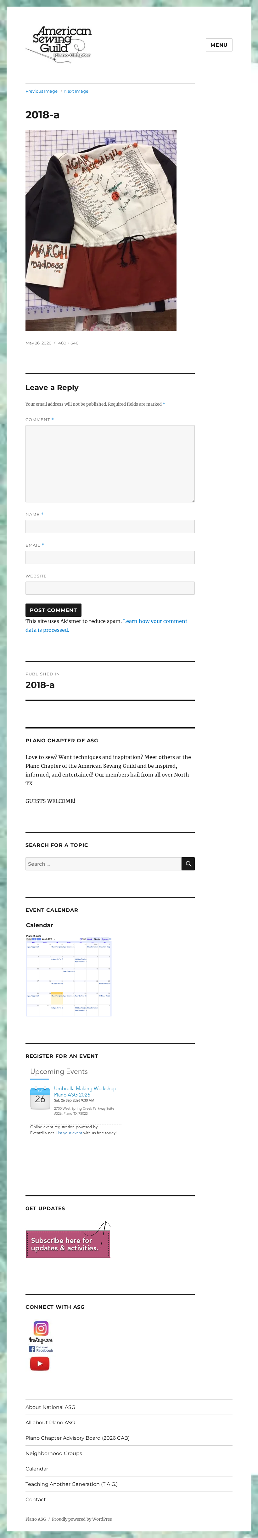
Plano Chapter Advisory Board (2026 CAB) (77, 1438)
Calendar (36, 1469)
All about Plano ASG (50, 1423)
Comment (39, 419)
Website (36, 575)
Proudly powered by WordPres (82, 1519)
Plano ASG (35, 1519)
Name (34, 514)
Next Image (76, 91)
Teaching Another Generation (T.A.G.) (71, 1484)
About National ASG (50, 1407)
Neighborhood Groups (53, 1453)
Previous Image (41, 91)
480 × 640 (68, 342)
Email (34, 545)
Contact (35, 1500)
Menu (219, 45)
